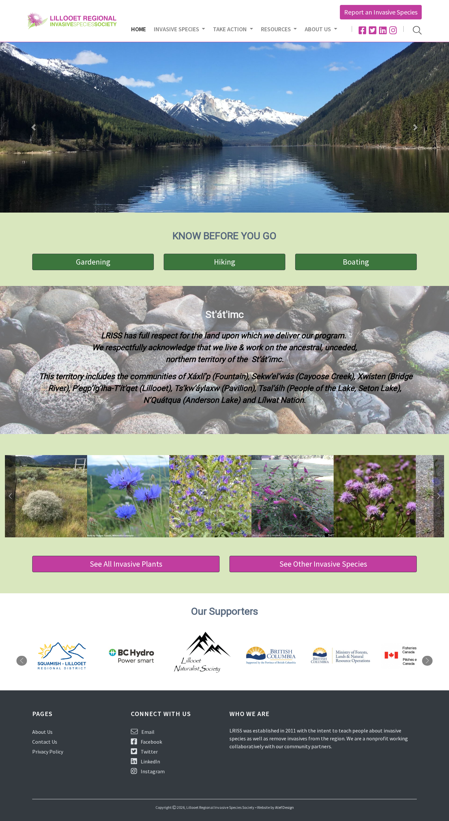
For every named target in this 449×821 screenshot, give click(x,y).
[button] (33, 127)
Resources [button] (276, 29)
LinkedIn (150, 761)
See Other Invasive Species (323, 564)
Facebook (151, 741)
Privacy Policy (47, 751)
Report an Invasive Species (380, 12)
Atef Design (284, 807)
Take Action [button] (230, 29)
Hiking (224, 262)
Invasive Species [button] (177, 29)
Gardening (93, 262)
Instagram (152, 771)
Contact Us (44, 741)
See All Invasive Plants (126, 564)
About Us (42, 732)
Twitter (149, 751)
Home (140, 29)
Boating (356, 262)
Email (147, 732)
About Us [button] (318, 29)
